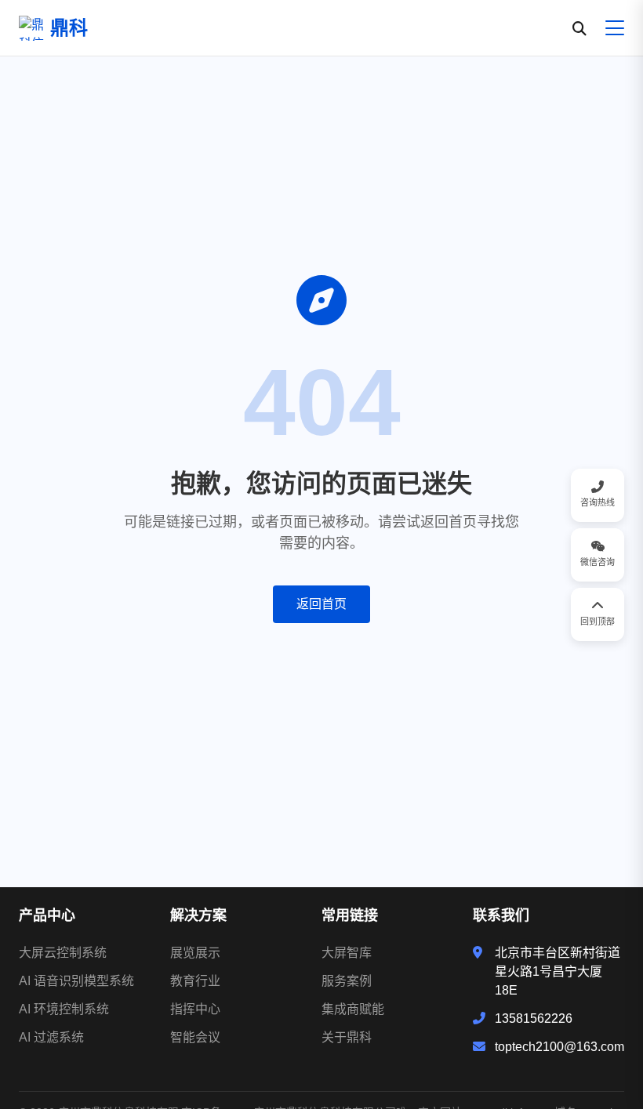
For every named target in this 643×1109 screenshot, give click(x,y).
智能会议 (195, 1037)
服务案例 (347, 981)
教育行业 (195, 981)
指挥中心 (195, 1009)
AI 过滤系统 (51, 1037)
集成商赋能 (353, 1009)
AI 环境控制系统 (64, 1009)
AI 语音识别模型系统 (76, 981)
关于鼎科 (347, 1037)
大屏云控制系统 (63, 952)
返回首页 (321, 604)
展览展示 (195, 952)
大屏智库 (347, 952)
